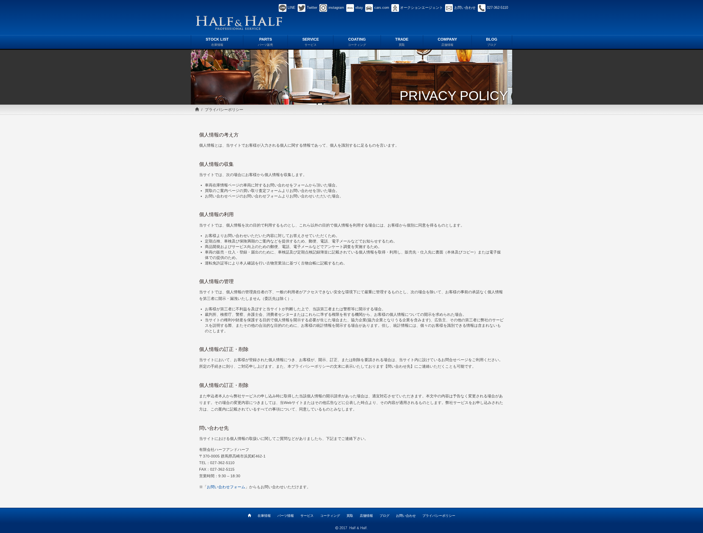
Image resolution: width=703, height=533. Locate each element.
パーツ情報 (285, 516)
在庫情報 (264, 516)
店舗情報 (366, 516)
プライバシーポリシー (438, 516)
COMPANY (447, 41)
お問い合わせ (406, 516)
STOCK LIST (217, 41)
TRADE (401, 41)
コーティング (330, 516)
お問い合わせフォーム (226, 487)
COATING (357, 41)
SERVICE (310, 41)
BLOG (491, 41)
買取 (350, 516)
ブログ (384, 516)
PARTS (265, 41)
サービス (307, 516)
